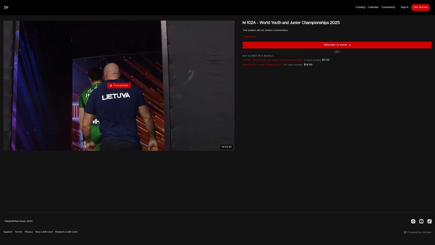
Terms (18, 232)
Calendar (373, 7)
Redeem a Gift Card (66, 232)
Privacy (29, 232)
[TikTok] (430, 221)
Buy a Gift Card (44, 232)
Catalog (360, 7)
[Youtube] (421, 221)
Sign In (404, 7)
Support (7, 232)
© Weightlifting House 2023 (17, 221)
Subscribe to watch (335, 45)
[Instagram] (413, 221)
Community (388, 7)
